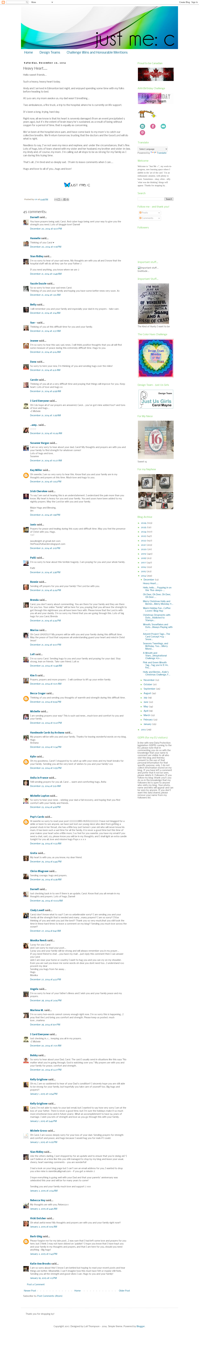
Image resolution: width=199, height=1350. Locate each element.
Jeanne (34, 341)
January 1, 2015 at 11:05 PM (43, 1142)
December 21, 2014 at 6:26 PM (45, 590)
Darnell (34, 217)
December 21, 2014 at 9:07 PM (45, 645)
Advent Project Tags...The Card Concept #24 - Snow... (156, 637)
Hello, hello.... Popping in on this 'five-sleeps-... (157, 589)
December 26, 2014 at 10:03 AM (46, 901)
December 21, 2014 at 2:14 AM (45, 313)
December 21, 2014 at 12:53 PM (45, 481)
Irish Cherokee (38, 491)
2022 (144, 540)
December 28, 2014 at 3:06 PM (45, 1000)
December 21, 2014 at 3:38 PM (45, 572)
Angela (34, 989)
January (148, 724)
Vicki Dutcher (38, 1218)
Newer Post (30, 1291)
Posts (144, 213)
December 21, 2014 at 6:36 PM (45, 620)
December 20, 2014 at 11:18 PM (45, 247)
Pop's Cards (37, 817)
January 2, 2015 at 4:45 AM (43, 1209)
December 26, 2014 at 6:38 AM (45, 879)
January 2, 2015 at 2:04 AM (44, 1191)
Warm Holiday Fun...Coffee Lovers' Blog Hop (157, 609)
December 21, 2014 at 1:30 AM (45, 295)
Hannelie (35, 238)
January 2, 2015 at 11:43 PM (43, 1254)
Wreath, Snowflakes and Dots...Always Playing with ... (158, 627)
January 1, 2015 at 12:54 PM (43, 1094)
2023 (144, 536)
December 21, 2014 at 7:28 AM (45, 415)
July (146, 698)
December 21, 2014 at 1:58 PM (45, 515)
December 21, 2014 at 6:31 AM (45, 370)
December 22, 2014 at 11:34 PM (45, 747)
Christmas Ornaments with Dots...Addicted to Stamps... (156, 618)
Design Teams (49, 52)
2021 (143, 545)
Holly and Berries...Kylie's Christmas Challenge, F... (156, 673)
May (146, 706)
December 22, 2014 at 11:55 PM (45, 768)
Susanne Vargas (39, 443)
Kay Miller (36, 470)
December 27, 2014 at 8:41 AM (45, 931)
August (148, 693)
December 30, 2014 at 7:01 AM (45, 1046)
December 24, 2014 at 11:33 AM (45, 843)
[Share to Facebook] (64, 199)
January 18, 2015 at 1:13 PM (43, 1278)
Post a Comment (36, 1284)
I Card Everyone (39, 401)
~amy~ (34, 425)
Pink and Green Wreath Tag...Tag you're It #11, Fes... (155, 665)
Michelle (35, 711)
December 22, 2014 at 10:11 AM (45, 684)
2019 (144, 554)
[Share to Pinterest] (67, 199)
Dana (33, 362)
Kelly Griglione (39, 1079)
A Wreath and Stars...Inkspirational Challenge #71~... (155, 656)
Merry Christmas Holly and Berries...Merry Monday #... (158, 602)
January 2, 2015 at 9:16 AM (43, 1227)
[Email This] (55, 199)
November (149, 680)
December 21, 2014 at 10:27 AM (46, 460)
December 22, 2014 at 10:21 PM (46, 723)
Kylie (33, 757)
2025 (144, 527)
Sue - (33, 323)
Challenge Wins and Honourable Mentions (97, 52)
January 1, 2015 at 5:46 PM (43, 1121)
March (147, 715)
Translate (162, 153)
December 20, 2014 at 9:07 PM (46, 229)
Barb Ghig (36, 1236)
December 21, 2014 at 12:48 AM (46, 274)
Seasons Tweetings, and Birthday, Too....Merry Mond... (155, 646)
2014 (143, 576)
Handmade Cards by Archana (47, 733)
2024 (144, 532)
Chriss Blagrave (39, 871)
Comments (147, 218)
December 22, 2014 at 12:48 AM (46, 666)
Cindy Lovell (37, 910)
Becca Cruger (38, 693)
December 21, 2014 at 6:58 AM (45, 391)
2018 (143, 558)
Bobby (34, 1055)
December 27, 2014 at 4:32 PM (45, 979)
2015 (143, 571)
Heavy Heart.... (150, 583)
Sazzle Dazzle (38, 284)
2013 (143, 729)
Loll (32, 654)
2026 (144, 523)
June (146, 702)
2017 (143, 562)
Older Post (124, 1291)
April (146, 711)
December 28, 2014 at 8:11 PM (45, 1025)
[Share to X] (61, 199)
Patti (33, 558)
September (150, 689)
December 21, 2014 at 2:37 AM (45, 331)
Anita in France (39, 778)
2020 (144, 549)
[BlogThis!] (58, 199)
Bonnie (34, 582)
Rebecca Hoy (37, 1200)
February (148, 720)
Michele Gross (38, 1131)
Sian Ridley (36, 256)
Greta (33, 853)
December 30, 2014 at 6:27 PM (45, 1070)
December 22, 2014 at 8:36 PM (45, 702)
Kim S (33, 675)
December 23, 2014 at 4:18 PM (45, 807)
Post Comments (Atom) (49, 1296)
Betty (33, 305)
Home (28, 52)
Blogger (141, 1326)
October (148, 684)
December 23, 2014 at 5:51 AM (45, 786)
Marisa (34, 630)
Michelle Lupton (39, 796)
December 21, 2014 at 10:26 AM (46, 433)
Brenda (34, 600)
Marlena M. (37, 1010)
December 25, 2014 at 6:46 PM (45, 862)
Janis (33, 525)
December (149, 580)
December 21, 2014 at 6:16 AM (45, 352)
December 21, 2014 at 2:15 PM (45, 548)
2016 (144, 567)
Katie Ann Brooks (40, 1264)
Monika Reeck (38, 940)
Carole (34, 380)
